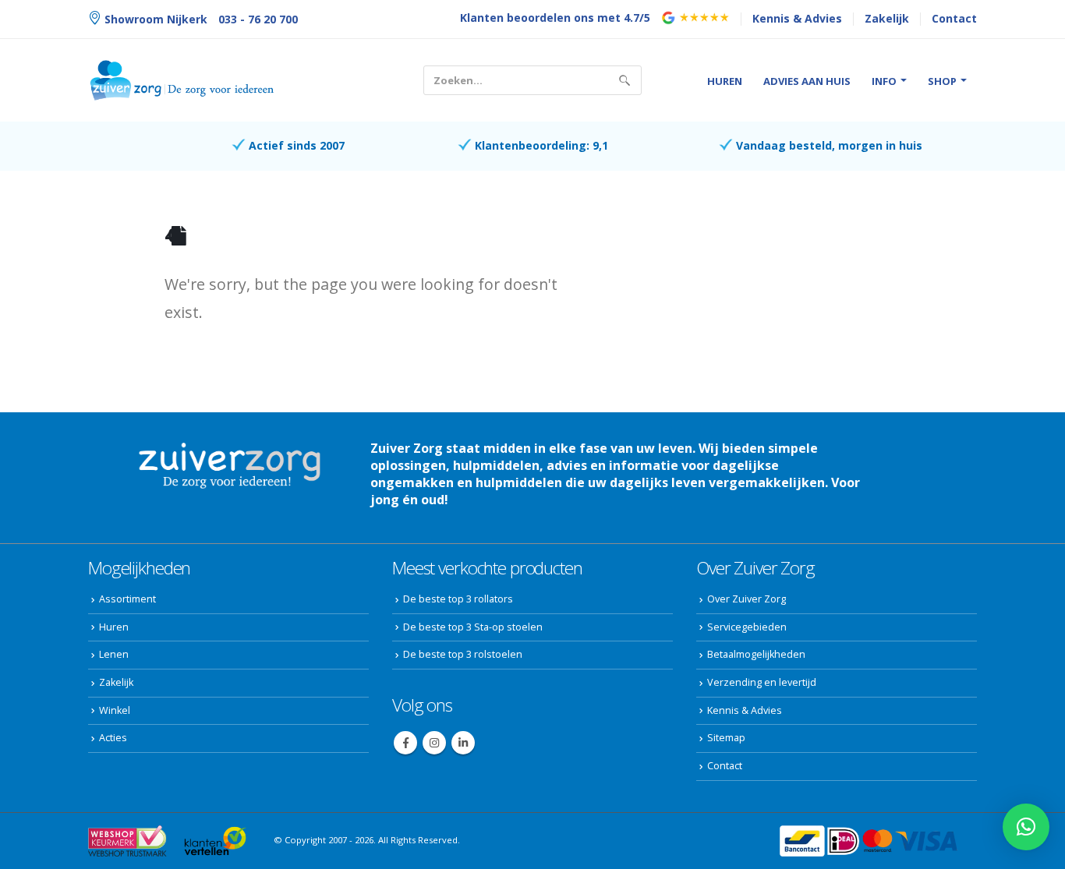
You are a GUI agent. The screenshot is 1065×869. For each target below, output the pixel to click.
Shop (942, 81)
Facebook (405, 742)
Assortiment (127, 599)
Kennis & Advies (797, 18)
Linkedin (463, 742)
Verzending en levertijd (761, 682)
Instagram (434, 742)
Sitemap (726, 737)
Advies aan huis (807, 81)
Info (884, 81)
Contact (954, 18)
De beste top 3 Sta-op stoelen (473, 627)
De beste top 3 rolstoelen (462, 654)
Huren (724, 81)
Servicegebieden (747, 627)
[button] (1026, 827)
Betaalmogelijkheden (756, 654)
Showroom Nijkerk (154, 19)
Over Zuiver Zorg (746, 599)
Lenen (114, 654)
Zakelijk (887, 18)
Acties (113, 737)
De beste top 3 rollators (458, 599)
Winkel (114, 710)
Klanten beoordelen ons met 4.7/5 (555, 17)
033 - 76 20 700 (258, 19)
